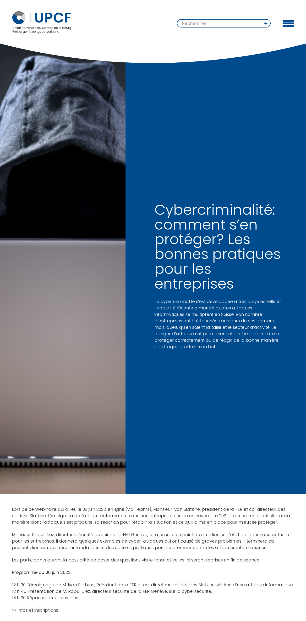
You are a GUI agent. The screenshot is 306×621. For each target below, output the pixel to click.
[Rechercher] (266, 23)
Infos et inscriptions (37, 610)
